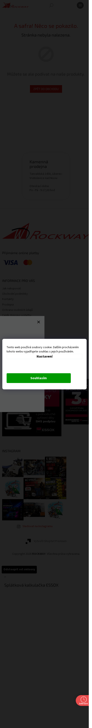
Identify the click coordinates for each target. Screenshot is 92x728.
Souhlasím (38, 378)
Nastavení (44, 356)
